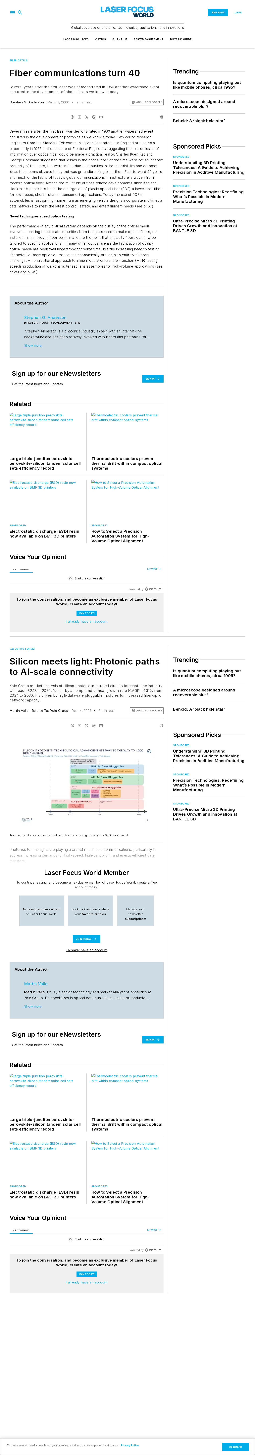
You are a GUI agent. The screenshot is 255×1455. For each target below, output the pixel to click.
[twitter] (87, 117)
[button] (13, 13)
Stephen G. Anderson (27, 102)
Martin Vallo (19, 711)
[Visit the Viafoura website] (153, 589)
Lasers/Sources (76, 39)
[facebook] (72, 117)
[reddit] (94, 117)
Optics (100, 39)
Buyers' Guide (181, 39)
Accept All (235, 1446)
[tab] (21, 569)
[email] (101, 117)
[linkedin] (79, 117)
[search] (20, 13)
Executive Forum (22, 648)
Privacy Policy (130, 1445)
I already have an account (86, 621)
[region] (87, 579)
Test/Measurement (148, 39)
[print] (162, 117)
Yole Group (59, 711)
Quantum (119, 39)
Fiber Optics (18, 60)
